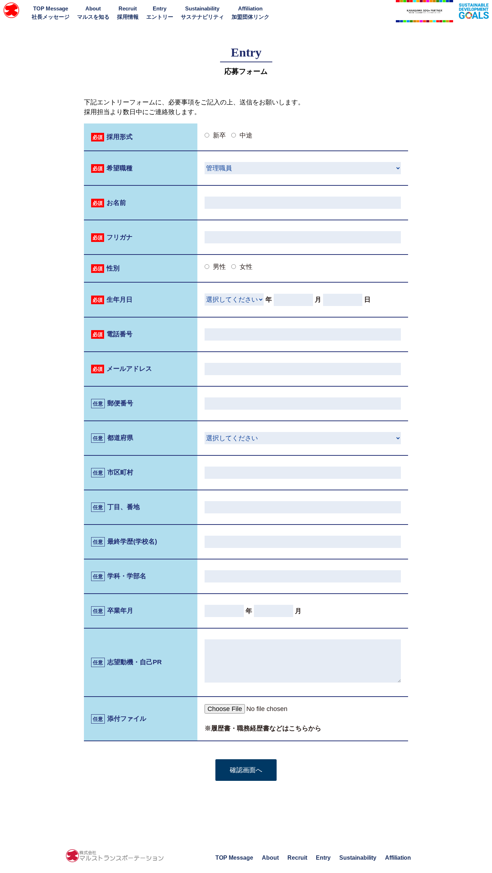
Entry (159, 12)
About (93, 12)
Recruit (128, 12)
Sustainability (202, 12)
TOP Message (51, 12)
